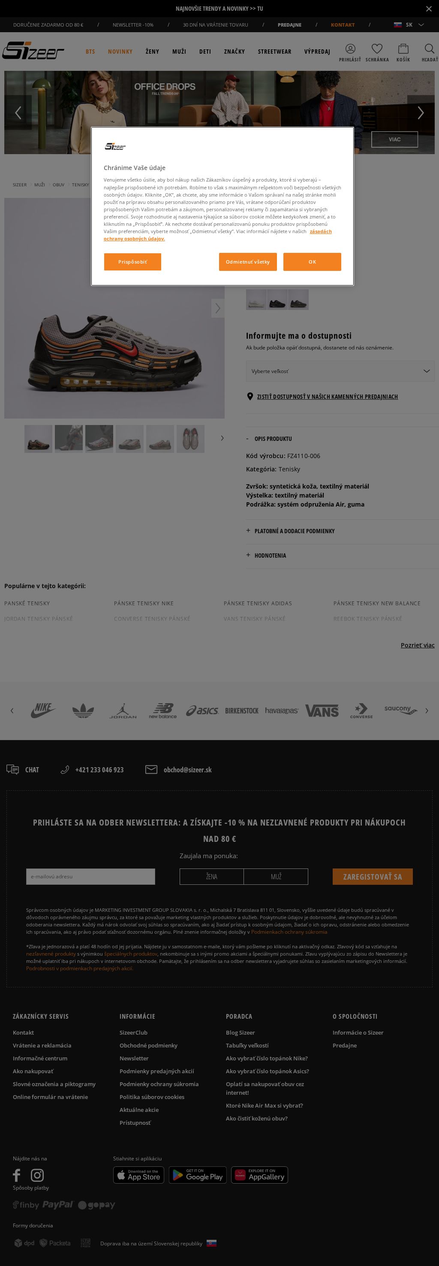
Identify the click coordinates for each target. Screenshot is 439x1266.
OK (312, 261)
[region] (222, 206)
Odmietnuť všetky (248, 261)
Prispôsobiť (132, 261)
